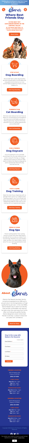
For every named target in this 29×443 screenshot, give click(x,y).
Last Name (8, 351)
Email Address (9, 341)
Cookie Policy (21, 437)
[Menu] (3, 9)
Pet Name (7, 356)
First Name (8, 346)
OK (14, 440)
